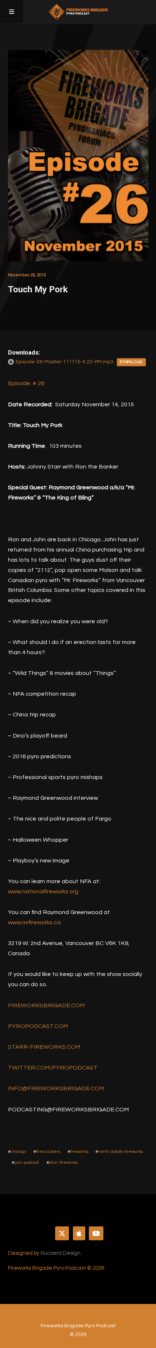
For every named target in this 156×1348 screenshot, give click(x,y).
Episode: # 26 (26, 383)
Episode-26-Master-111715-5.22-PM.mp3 (64, 361)
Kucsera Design (61, 1253)
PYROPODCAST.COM (38, 1026)
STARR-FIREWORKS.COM (44, 1047)
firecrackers (48, 1151)
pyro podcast (26, 1162)
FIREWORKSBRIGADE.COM (46, 1005)
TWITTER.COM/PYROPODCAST (53, 1068)
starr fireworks (63, 1162)
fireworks (79, 1151)
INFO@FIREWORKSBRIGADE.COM (56, 1088)
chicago (18, 1151)
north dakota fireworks (120, 1151)
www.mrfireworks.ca (34, 922)
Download (131, 362)
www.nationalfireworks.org (43, 891)
